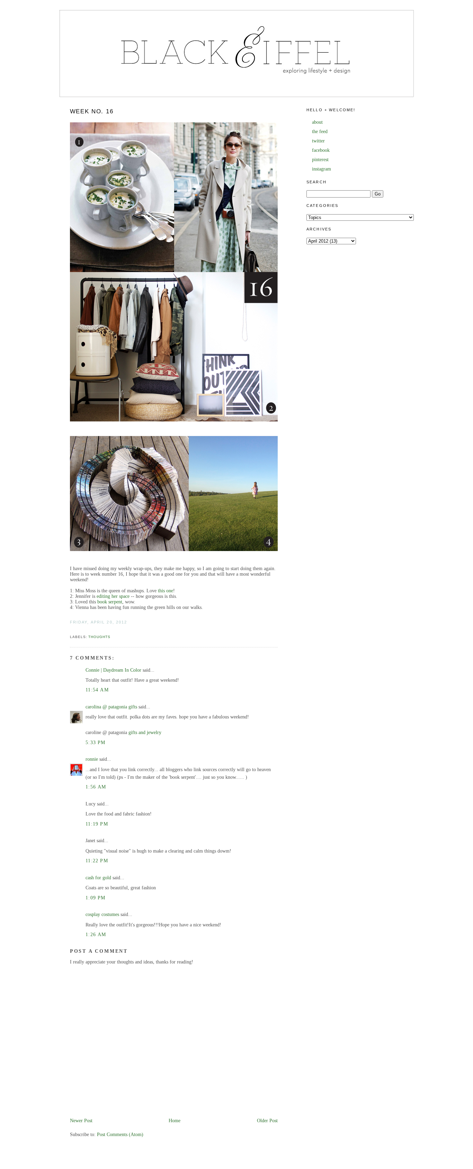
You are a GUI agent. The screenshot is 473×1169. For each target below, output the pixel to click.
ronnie (92, 759)
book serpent (109, 601)
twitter (318, 140)
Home (174, 1120)
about (317, 122)
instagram (321, 169)
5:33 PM (96, 742)
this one (165, 590)
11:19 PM (97, 824)
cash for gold (98, 877)
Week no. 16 (91, 111)
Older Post (267, 1120)
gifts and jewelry (144, 732)
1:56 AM (96, 786)
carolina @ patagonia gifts (111, 706)
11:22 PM (97, 860)
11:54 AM (97, 689)
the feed (320, 131)
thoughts (99, 637)
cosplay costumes (102, 914)
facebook (321, 150)
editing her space (113, 596)
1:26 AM (96, 934)
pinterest (320, 159)
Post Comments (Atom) (120, 1134)
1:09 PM (96, 897)
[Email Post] (70, 629)
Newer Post (81, 1120)
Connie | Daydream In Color (113, 670)
